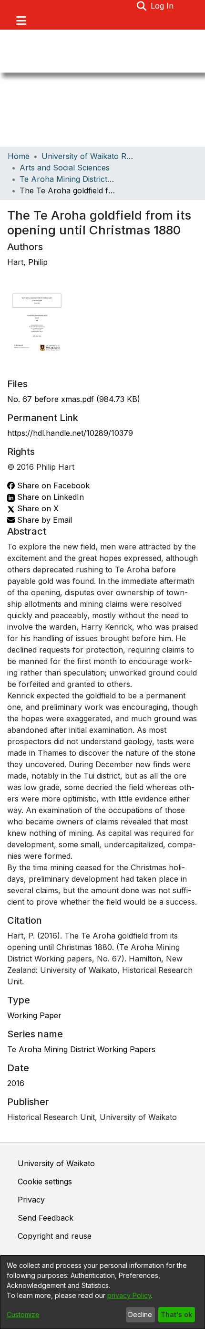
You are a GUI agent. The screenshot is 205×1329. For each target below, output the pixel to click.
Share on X (37, 508)
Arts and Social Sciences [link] (65, 167)
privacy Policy (129, 1295)
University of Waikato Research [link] (89, 156)
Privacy (31, 1199)
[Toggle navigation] (21, 20)
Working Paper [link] (34, 1015)
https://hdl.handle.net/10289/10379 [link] (70, 433)
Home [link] (19, 156)
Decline (140, 1314)
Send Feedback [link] (45, 1218)
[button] (142, 5)
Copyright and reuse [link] (55, 1236)
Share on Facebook (52, 485)
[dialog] (102, 1292)
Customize (23, 1314)
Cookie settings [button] (45, 1181)
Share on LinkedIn (49, 497)
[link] (73, 399)
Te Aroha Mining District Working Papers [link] (67, 179)
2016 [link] (15, 1083)
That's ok (176, 1314)
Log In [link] (162, 6)
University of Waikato (56, 1163)
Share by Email (43, 520)
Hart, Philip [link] (27, 262)
